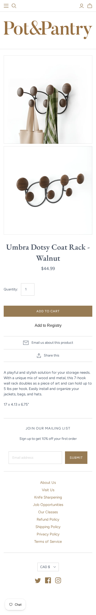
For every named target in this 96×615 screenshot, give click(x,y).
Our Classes (48, 512)
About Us (48, 482)
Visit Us (48, 490)
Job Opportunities (48, 504)
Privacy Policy (48, 534)
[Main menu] (6, 5)
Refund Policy (48, 519)
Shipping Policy (48, 527)
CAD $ (45, 567)
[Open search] (14, 5)
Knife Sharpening (48, 497)
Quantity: (11, 289)
